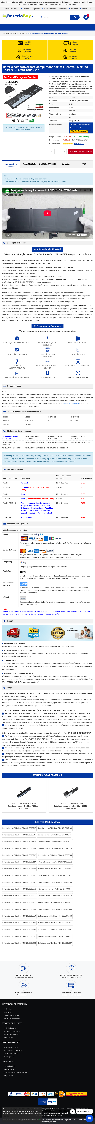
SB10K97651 (29, 421)
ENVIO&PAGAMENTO (47, 164)
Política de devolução (11, 1034)
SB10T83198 (52, 417)
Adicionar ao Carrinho (82, 151)
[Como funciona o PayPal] (47, 1101)
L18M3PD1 (5, 421)
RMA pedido (8, 1038)
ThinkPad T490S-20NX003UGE (58, 442)
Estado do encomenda (12, 1031)
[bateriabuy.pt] (18, 18)
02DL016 (5, 417)
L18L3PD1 (28, 424)
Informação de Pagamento (13, 1050)
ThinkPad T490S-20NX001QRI (34, 442)
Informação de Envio (11, 1047)
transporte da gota (10, 1053)
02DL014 (50, 421)
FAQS (84, 164)
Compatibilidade (29, 164)
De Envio (26, 9)
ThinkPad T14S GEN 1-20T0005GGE (32, 437)
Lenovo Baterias (19, 33)
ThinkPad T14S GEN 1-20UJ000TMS (77, 437)
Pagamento (36, 9)
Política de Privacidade (12, 1019)
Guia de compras (10, 1028)
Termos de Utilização (11, 1015)
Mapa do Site (8, 1076)
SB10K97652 (74, 417)
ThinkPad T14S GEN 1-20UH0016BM (55, 437)
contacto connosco (71, 403)
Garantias (66, 164)
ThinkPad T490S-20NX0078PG (12, 448)
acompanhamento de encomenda (55, 9)
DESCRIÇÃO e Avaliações (11, 165)
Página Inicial (7, 33)
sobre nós (74, 9)
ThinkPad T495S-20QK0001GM (58, 448)
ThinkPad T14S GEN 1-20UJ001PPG (9, 443)
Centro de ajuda (9, 1066)
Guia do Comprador (10, 9)
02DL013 (28, 417)
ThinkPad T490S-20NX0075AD (80, 442)
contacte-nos (86, 9)
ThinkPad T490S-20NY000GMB (35, 448)
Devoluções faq (9, 1057)
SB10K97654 (6, 424)
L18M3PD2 (74, 421)
